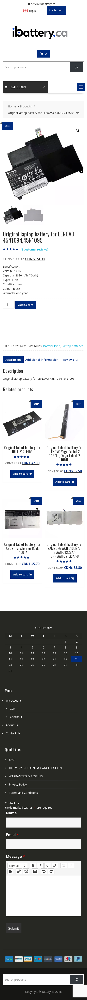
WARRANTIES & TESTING (26, 776)
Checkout (16, 717)
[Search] (76, 67)
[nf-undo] (44, 871)
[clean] (55, 865)
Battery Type (51, 346)
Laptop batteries (72, 346)
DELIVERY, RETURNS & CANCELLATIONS (36, 768)
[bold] (33, 865)
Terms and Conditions (23, 793)
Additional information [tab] (41, 360)
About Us (12, 725)
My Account (56, 10)
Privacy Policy (18, 784)
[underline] (47, 865)
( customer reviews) (34, 249)
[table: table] (35, 871)
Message (15, 856)
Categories (18, 87)
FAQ (12, 760)
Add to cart (25, 305)
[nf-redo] (51, 871)
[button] (81, 87)
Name (11, 812)
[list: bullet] (71, 865)
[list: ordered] (63, 865)
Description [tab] (13, 360)
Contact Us (13, 733)
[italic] (40, 865)
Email (12, 834)
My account (13, 700)
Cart (12, 708)
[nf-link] (19, 871)
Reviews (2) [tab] (70, 360)
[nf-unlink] (26, 871)
